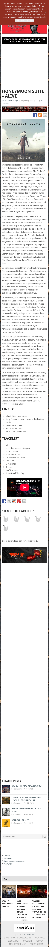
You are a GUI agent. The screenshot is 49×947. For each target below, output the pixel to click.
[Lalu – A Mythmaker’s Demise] (9, 892)
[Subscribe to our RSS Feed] (40, 115)
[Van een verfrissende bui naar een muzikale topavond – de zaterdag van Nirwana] (39, 892)
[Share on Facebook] (4, 501)
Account (40, 941)
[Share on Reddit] (14, 501)
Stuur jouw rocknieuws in (14, 861)
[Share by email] (24, 501)
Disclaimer (8, 858)
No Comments (16, 789)
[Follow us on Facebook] (35, 115)
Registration (36, 944)
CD (37, 100)
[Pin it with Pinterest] (19, 501)
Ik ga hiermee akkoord (24, 21)
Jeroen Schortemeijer (10, 100)
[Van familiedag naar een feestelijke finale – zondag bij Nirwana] (24, 892)
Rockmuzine (28, 935)
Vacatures (8, 864)
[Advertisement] (24, 65)
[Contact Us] (45, 115)
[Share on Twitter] (9, 501)
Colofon (7, 856)
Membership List (17, 944)
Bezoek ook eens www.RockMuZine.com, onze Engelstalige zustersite (24, 40)
